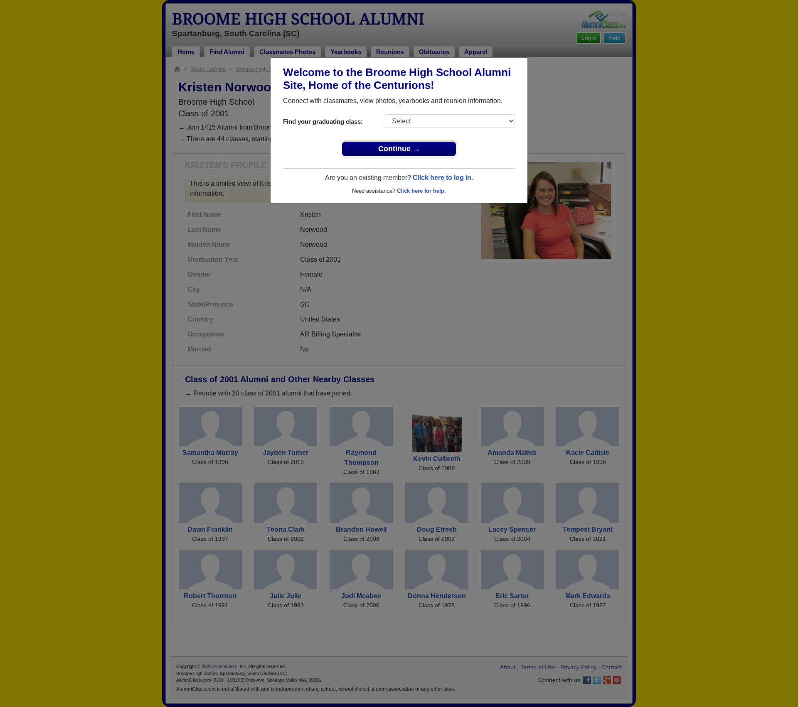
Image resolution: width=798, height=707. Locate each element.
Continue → (399, 149)
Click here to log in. (443, 177)
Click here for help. (421, 191)
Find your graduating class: (323, 121)
